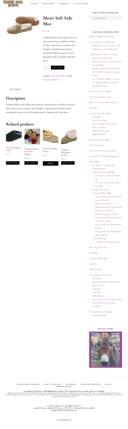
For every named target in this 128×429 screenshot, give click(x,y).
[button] (36, 19)
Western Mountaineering (99, 312)
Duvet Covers (97, 120)
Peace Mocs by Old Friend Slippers (102, 156)
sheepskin (47, 79)
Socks (94, 292)
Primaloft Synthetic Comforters (104, 68)
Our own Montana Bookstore (100, 151)
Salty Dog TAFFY (96, 247)
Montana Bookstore (97, 140)
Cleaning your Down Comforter (104, 45)
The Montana (97, 86)
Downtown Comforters (98, 97)
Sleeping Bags (97, 315)
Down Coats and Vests (98, 91)
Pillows (92, 162)
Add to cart (57, 67)
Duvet (94, 117)
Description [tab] (15, 89)
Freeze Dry (96, 285)
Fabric (91, 108)
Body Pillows (97, 169)
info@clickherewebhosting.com (64, 410)
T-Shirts (95, 296)
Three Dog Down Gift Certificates (105, 299)
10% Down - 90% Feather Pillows (107, 176)
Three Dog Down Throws (102, 303)
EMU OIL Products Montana (100, 102)
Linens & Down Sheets (98, 113)
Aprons (95, 278)
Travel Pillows (97, 238)
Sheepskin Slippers (59, 75)
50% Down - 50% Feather (101, 165)
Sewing (92, 253)
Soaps (91, 264)
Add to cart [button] (13, 162)
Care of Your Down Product (100, 42)
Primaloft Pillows (99, 189)
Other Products (95, 145)
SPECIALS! (93, 269)
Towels (95, 306)
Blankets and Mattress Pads (99, 36)
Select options (50, 163)
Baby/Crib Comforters (101, 58)
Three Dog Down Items (98, 275)
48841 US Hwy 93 (55, 408)
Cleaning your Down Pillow (103, 49)
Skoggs (95, 289)
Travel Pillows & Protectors (106, 242)
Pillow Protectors (99, 131)
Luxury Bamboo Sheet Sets (102, 124)
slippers (55, 79)
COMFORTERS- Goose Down (101, 54)
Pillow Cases (97, 127)
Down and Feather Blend (102, 172)
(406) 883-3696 (40, 408)
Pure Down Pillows (99, 193)
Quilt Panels (97, 134)
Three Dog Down (13, 3)
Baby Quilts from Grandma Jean (104, 282)
